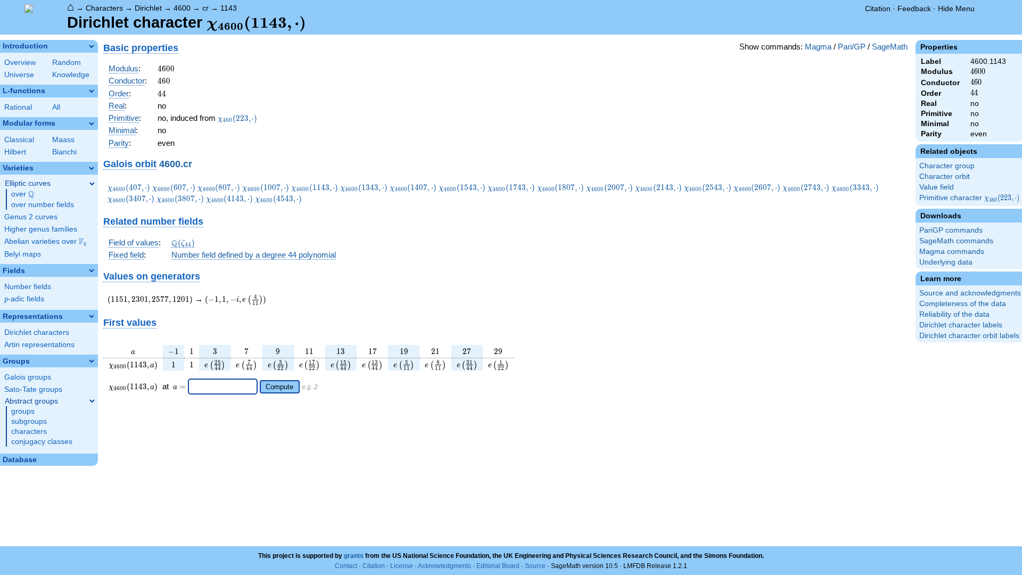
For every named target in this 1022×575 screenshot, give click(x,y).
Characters (104, 8)
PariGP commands (951, 230)
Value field (936, 187)
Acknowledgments (444, 566)
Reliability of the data (954, 314)
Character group (947, 166)
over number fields (42, 205)
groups (23, 411)
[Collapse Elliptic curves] (92, 183)
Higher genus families (40, 229)
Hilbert (15, 152)
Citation (878, 8)
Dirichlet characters (36, 332)
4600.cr (175, 163)
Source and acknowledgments (970, 293)
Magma (818, 46)
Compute (279, 387)
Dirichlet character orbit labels (969, 336)
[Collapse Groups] (91, 361)
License (401, 566)
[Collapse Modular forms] (91, 123)
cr (205, 8)
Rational (18, 107)
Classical (19, 140)
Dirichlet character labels (960, 325)
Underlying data (945, 262)
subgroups (29, 421)
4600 (182, 8)
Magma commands (951, 252)
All (56, 107)
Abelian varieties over (45, 241)
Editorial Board (498, 566)
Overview (20, 63)
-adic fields (24, 299)
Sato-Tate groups (33, 389)
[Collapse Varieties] (91, 168)
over (22, 194)
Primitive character (970, 198)
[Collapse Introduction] (91, 46)
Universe (19, 75)
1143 (228, 8)
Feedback (914, 8)
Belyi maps (22, 254)
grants (354, 556)
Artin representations (39, 345)
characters (29, 432)
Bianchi (64, 152)
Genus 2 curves (30, 217)
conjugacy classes (41, 442)
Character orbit (944, 176)
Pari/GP (852, 46)
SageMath (890, 46)
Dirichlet (148, 8)
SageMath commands (956, 241)
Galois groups (27, 377)
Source (535, 566)
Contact (346, 566)
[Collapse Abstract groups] (92, 401)
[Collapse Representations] (91, 316)
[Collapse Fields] (91, 270)
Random (66, 63)
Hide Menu (956, 8)
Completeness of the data (962, 304)
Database (20, 460)
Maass (63, 140)
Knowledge (70, 75)
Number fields (27, 287)
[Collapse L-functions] (91, 91)
